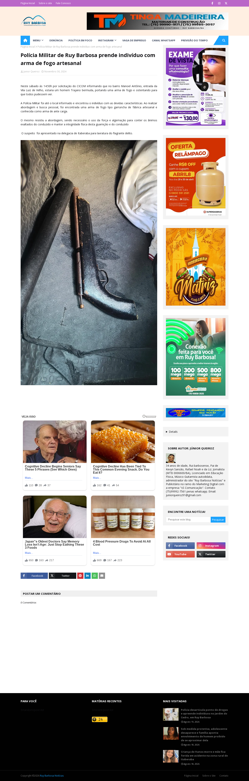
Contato (223, 775)
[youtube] (180, 554)
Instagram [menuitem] (105, 40)
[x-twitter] (226, 3)
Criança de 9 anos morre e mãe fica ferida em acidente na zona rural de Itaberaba (204, 755)
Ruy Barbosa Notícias (52, 775)
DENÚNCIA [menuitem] (56, 40)
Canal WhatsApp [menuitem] (163, 40)
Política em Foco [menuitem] (80, 40)
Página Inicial (28, 3)
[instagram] (219, 3)
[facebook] (212, 3)
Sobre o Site (209, 775)
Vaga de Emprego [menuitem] (134, 40)
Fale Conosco (63, 3)
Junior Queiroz (31, 71)
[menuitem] (25, 40)
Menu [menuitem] (36, 40)
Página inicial (28, 46)
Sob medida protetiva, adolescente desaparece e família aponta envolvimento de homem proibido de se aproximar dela (204, 734)
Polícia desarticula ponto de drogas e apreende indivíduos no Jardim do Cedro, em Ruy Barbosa (204, 713)
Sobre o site (45, 3)
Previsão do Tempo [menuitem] (194, 40)
